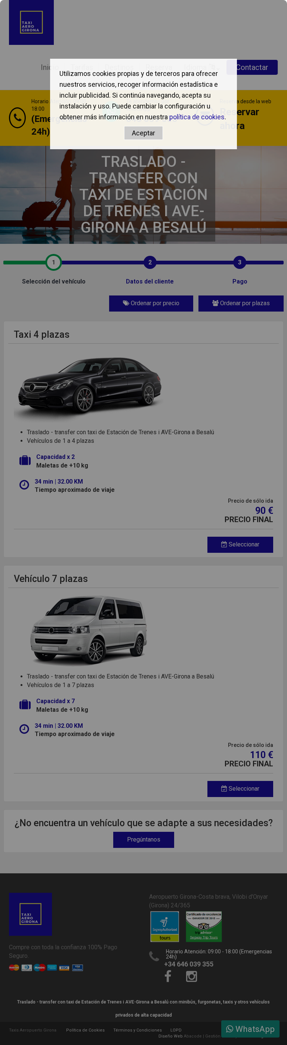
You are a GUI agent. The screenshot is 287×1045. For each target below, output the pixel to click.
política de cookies (197, 117)
